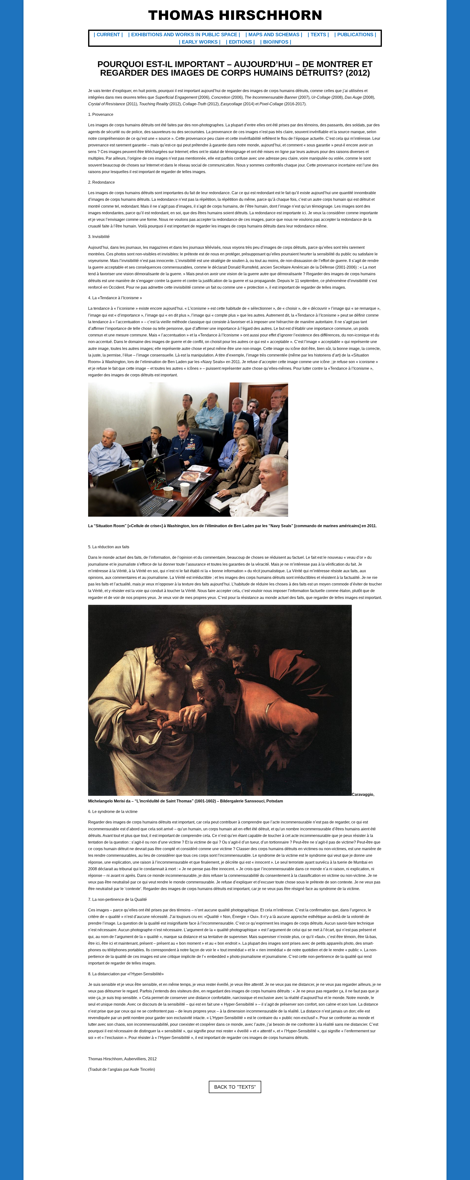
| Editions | (240, 42)
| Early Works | (200, 42)
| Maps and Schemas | (274, 35)
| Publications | (355, 35)
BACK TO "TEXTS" (235, 1087)
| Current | (108, 35)
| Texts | (318, 35)
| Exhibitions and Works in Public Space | (184, 35)
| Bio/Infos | (275, 42)
